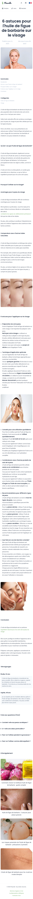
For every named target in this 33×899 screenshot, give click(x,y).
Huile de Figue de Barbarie (7, 100)
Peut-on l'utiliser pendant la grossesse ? (16, 735)
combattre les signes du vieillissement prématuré (16, 214)
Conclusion (3, 91)
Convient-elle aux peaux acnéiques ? (15, 722)
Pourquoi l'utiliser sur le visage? (9, 86)
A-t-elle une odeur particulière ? (13, 729)
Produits (6, 8)
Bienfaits (23, 8)
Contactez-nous (16, 895)
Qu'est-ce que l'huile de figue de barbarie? (11, 84)
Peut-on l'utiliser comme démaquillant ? (16, 741)
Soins (14, 8)
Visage (2, 103)
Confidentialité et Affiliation (16, 893)
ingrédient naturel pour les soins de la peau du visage (15, 630)
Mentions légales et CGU (16, 891)
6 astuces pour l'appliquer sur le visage (11, 89)
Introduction (4, 82)
